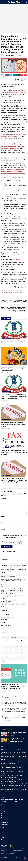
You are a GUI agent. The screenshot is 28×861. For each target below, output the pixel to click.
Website (3, 529)
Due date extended (18, 290)
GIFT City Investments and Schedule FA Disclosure (13, 342)
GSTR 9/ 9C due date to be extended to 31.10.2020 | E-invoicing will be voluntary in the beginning (10, 687)
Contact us (3, 842)
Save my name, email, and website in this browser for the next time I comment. (15, 536)
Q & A (2, 837)
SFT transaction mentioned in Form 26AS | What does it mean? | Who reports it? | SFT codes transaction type (16, 717)
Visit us (8, 852)
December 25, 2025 (5, 400)
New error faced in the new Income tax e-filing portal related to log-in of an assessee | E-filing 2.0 (14, 596)
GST (2, 820)
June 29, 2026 (4, 344)
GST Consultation (4, 824)
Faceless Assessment (5, 817)
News (2, 628)
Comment (4, 498)
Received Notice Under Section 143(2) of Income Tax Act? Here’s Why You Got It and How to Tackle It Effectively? (14, 480)
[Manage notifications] (25, 858)
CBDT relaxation (8, 290)
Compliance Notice (5, 815)
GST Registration (4, 822)
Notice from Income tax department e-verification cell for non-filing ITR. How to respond (13, 424)
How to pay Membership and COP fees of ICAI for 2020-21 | (15, 696)
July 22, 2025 (4, 456)
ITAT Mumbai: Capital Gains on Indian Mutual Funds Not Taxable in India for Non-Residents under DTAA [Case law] (14, 785)
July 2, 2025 (4, 483)
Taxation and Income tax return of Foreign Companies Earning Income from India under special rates (13, 368)
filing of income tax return (7, 292)
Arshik (2, 592)
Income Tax (4, 810)
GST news (3, 622)
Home (2, 808)
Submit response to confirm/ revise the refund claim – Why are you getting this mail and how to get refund (14, 604)
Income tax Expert (10, 55)
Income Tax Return (5, 811)
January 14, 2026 (5, 372)
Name (3, 516)
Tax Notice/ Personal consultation (8, 813)
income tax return (19, 292)
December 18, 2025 (5, 428)
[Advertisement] (14, 19)
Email (3, 523)
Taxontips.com (9, 857)
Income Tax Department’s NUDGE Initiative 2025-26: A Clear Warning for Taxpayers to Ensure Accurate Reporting (13, 396)
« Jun (2, 661)
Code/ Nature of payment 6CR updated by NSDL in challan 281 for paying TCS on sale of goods (16, 702)
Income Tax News (6, 338)
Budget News (5, 614)
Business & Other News (7, 617)
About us (3, 839)
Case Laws (4, 619)
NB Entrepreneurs (5, 588)
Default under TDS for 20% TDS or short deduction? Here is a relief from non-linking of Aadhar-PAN (14, 452)
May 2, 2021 (18, 55)
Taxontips (5, 747)
